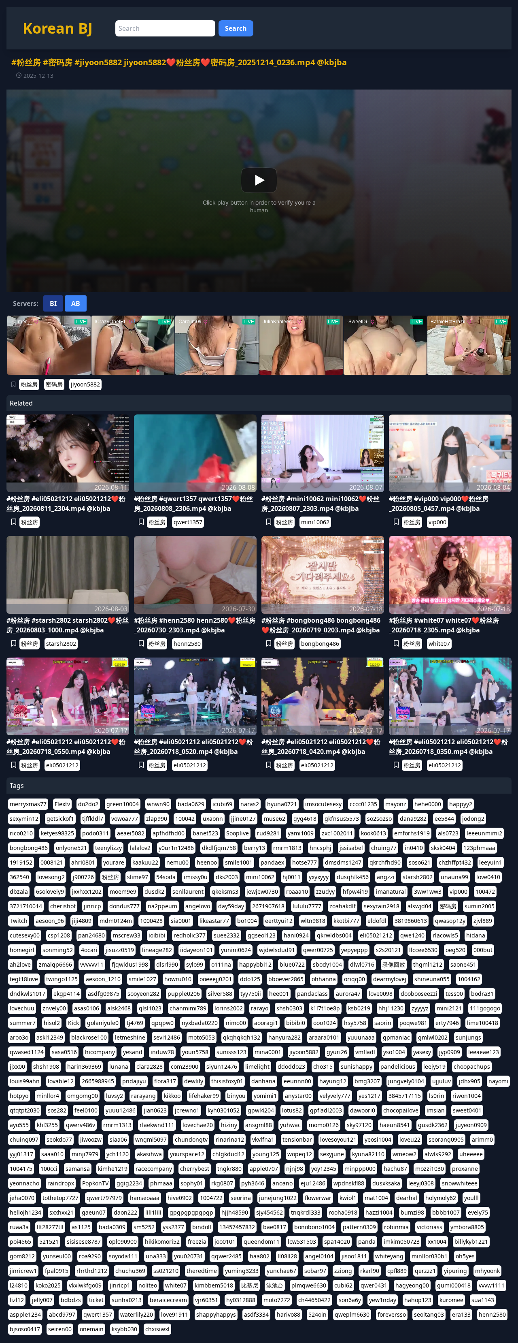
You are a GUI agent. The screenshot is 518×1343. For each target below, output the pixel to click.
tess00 (454, 993)
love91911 (174, 1314)
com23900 (184, 1066)
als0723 (448, 833)
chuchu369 (130, 1271)
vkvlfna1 (263, 1139)
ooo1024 (324, 1023)
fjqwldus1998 (130, 964)
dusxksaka (386, 1183)
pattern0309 (359, 1227)
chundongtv (191, 1139)
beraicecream (168, 1300)
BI (53, 303)
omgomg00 (82, 1096)
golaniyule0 (103, 1023)
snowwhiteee (460, 1183)
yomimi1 (265, 1096)
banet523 (205, 833)
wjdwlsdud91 (277, 950)
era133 (461, 1314)
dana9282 (413, 818)
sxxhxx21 (61, 1212)
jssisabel (351, 848)
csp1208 (59, 935)
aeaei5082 (130, 833)
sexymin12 (24, 818)
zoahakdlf (342, 906)
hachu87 (395, 1168)
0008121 (51, 862)
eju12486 (313, 1183)
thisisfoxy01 (227, 1081)
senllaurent (188, 891)
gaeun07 (94, 1212)
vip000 (437, 522)
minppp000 (360, 1168)
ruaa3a (19, 1227)
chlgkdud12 (228, 1154)
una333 (156, 1256)
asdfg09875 (103, 993)
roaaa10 (297, 891)
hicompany (100, 1052)
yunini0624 (236, 950)
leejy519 (434, 1066)
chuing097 (24, 1139)
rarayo (259, 1008)
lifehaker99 (204, 1096)
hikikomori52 (162, 1241)
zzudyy (325, 891)
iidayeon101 (196, 950)
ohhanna (324, 979)
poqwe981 (413, 1023)
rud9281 (268, 833)
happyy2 (460, 804)
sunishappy (356, 1066)
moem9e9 (123, 891)
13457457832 (237, 1227)
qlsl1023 (150, 1008)
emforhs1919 (412, 833)
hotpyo (19, 1096)
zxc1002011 (337, 833)
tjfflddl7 (92, 818)
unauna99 (454, 877)
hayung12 (332, 1081)
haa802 (260, 1256)
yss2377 (173, 1227)
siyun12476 (221, 1066)
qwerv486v (80, 1125)
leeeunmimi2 (484, 833)
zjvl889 (482, 921)
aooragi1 (266, 1023)
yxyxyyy (319, 877)
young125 (266, 1154)
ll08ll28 (287, 1256)
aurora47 (348, 993)
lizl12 (17, 1300)
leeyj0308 (421, 1183)
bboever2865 (286, 979)
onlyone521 (71, 848)
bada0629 (191, 804)
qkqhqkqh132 (241, 1037)
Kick (73, 1023)
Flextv (62, 804)
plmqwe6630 (308, 1285)
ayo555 (19, 1125)
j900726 (83, 877)
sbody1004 (327, 964)
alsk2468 (119, 1008)
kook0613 (373, 833)
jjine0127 (243, 818)
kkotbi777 (346, 921)
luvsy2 (114, 1096)
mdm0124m (116, 921)
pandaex (272, 862)
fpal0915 (56, 1271)
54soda (166, 877)
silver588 (220, 993)
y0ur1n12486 (176, 848)
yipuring (455, 1271)
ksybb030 (124, 1329)
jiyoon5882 (85, 384)
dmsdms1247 (343, 862)
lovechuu (22, 1008)
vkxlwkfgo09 (85, 1285)
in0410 (414, 848)
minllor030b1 (430, 1256)
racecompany (154, 1168)
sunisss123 (231, 1052)
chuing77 (384, 848)
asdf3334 (256, 1314)
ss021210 (165, 1271)
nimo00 (236, 1023)
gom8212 (22, 1256)
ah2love (20, 964)
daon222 (125, 1212)
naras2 (249, 804)
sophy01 (191, 1183)
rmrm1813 (287, 848)
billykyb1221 (471, 1241)
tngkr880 (229, 1168)
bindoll (201, 1227)
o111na (221, 964)
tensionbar (297, 1139)
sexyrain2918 (381, 906)
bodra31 (482, 993)
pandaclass (312, 993)
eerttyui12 (279, 921)
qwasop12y (450, 921)
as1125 (81, 1227)
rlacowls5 (445, 935)
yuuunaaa (361, 1037)
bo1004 (247, 921)
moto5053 (201, 1037)
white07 (439, 643)
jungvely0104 (406, 1081)
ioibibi (157, 935)
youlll (471, 1198)
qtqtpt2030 (25, 1110)
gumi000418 (454, 1285)
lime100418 (482, 1023)
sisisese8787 (84, 1241)
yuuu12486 (121, 1110)
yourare (113, 862)
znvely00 (54, 1008)
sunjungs (468, 1037)
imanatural (391, 891)
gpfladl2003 (326, 1110)
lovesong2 (51, 877)
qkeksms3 (225, 891)
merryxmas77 (28, 804)
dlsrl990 (167, 964)
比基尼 (249, 1285)
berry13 (254, 848)
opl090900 (123, 1241)
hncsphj (320, 848)
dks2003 (227, 877)
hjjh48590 (234, 1212)
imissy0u (196, 877)
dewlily (193, 1081)
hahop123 (417, 1300)
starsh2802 (61, 643)
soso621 (420, 862)
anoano (282, 1183)
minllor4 (47, 1096)
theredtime (202, 1271)
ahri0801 (83, 862)
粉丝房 (29, 384)
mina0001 (268, 1052)
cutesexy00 (25, 935)
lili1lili (153, 1212)
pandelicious (397, 1066)
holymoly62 (440, 1198)
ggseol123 (262, 935)
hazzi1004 (379, 1212)
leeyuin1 (490, 862)
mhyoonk (487, 1271)
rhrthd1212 (91, 1271)
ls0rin (436, 1096)
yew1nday (382, 1300)
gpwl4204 (261, 1110)
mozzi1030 (429, 1168)
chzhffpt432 (455, 862)
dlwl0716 (362, 964)
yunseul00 (57, 1256)
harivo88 (288, 1314)
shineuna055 (432, 979)
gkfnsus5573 (342, 818)
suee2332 (227, 935)
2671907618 (268, 906)
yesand (132, 1052)
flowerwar (318, 1198)
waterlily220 (136, 1314)
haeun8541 (395, 1125)
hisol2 (52, 1023)
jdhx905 (469, 1081)
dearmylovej (389, 979)
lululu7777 (307, 906)
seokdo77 (59, 1139)
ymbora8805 (467, 1227)
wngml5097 (151, 1139)
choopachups (472, 1066)
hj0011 (291, 877)
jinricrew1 (23, 1271)
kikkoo (172, 1096)
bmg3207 (367, 1081)
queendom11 (262, 1241)
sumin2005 (480, 906)
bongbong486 (320, 643)
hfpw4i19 (355, 891)
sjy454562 (269, 1212)
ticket (96, 1300)
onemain (92, 1329)
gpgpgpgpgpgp (191, 1212)
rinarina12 (230, 1139)
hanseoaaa (144, 1198)
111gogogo (485, 1008)
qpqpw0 (162, 1023)
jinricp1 (120, 1285)
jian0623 (155, 1110)
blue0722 (292, 964)
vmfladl (365, 1052)
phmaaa (161, 1183)
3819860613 (411, 921)
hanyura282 (284, 1037)
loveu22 (409, 1139)
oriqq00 (354, 979)
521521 (49, 1241)
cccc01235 (363, 804)
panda (367, 1241)
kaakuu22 (145, 862)
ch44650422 (314, 1300)
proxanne (465, 1168)
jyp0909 (449, 1052)
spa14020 (337, 1241)
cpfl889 (397, 1271)
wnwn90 (158, 804)
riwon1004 (466, 1096)
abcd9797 (62, 1314)
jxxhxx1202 (87, 891)
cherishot (63, 906)
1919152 (21, 862)
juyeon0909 (471, 1125)
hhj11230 (390, 1008)
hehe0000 (427, 804)
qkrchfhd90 (385, 862)
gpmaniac (396, 1037)
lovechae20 (198, 1125)
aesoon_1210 (103, 979)
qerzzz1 (425, 1271)
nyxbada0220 (200, 1023)
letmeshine (130, 1037)
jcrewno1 (187, 1110)
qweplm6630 (352, 1314)
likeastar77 (214, 921)
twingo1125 (62, 979)
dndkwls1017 (27, 993)
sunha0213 (127, 1300)
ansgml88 (258, 1125)
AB (75, 303)
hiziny (229, 1125)
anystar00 (298, 1096)
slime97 (137, 877)
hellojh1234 (25, 1212)
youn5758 (195, 1052)
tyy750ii (250, 993)
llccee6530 (423, 950)
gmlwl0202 (433, 1037)
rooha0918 (343, 1212)
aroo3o (19, 1037)
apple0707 (264, 1168)
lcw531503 (302, 1241)
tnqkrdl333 (306, 1212)
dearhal (406, 1198)
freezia (197, 1241)
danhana (263, 1081)
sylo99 (194, 964)
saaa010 (52, 1154)
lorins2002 (228, 1008)
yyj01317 (21, 1154)
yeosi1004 (378, 1139)
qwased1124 (27, 1052)
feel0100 (86, 1110)
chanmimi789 (188, 1008)
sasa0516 (64, 1052)
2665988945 (98, 1081)
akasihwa (149, 1154)
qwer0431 (374, 1285)
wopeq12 (299, 1154)
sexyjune (332, 1154)
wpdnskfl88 (348, 1183)
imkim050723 (402, 1241)
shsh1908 (46, 1066)
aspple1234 (25, 1314)
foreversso (392, 1314)
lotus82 (292, 1110)
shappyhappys (216, 1314)
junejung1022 (278, 1198)
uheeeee (471, 1154)
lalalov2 (140, 848)
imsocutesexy (323, 804)
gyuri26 (337, 1052)
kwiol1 (348, 1198)
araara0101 (324, 1037)
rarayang (143, 1096)
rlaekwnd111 (157, 1125)
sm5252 (144, 1227)
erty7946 (447, 1023)
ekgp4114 (66, 993)
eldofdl (376, 921)
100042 (185, 818)
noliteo (147, 1285)
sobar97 (315, 1271)
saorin (382, 1023)
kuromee (451, 1300)
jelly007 (42, 1300)
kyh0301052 (224, 1110)
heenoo (207, 862)
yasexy (422, 1052)
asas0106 (86, 1008)
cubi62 (343, 1285)
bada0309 (112, 1227)
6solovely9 (50, 891)
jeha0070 (22, 1198)
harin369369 (84, 1066)
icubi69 (222, 804)
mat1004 (376, 1198)
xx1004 (437, 1241)
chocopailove (400, 1110)
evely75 (478, 1212)
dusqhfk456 (353, 877)
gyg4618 (304, 818)
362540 (19, 877)
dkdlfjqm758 (219, 848)
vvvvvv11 (92, 964)
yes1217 (369, 1096)
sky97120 (359, 1125)
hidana (475, 935)
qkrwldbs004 (334, 935)
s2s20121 (388, 950)
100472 (485, 891)
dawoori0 (362, 1110)
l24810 (19, 1285)
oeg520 (455, 950)
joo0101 (225, 1241)
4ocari (89, 950)
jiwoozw (91, 1139)
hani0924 (296, 935)
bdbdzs (71, 1300)
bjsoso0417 (25, 1329)
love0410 (488, 877)
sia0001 (181, 921)
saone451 (463, 964)
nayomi (498, 1081)
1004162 (469, 979)
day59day (231, 906)
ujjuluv (441, 1081)
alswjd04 (419, 906)
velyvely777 (335, 1096)
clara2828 (149, 1066)
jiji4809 (81, 921)
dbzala (19, 891)
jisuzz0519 (120, 950)
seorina (241, 1198)
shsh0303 (289, 1008)
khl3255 (47, 1125)
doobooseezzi (419, 993)
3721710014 (26, 906)
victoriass (429, 1227)
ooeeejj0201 (216, 979)
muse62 (274, 818)
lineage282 (157, 950)
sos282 (57, 1110)
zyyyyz (420, 1008)
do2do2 (88, 804)
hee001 (279, 993)
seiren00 (60, 1329)
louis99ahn (25, 1081)
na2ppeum (162, 906)
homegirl (22, 950)
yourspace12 (187, 1154)
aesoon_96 (50, 921)
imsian (436, 1110)
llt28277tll (50, 1227)
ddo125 (250, 979)
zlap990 (156, 818)
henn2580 (187, 643)
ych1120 (117, 1154)
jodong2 (473, 818)
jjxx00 (17, 1066)
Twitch (19, 921)
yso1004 (394, 1052)
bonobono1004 (314, 1227)
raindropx (60, 1183)
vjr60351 (206, 1300)
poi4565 (20, 1241)
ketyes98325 (57, 833)
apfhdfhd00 (169, 833)
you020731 (188, 1256)
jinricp (92, 906)
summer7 (23, 1023)
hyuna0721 (282, 804)
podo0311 (95, 833)
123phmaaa (479, 848)
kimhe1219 (112, 1168)
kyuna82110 (368, 1154)
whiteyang (389, 1256)
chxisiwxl (157, 1329)
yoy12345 (323, 1168)
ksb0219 (359, 1008)
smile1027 (142, 979)
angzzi (386, 877)
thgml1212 (427, 964)
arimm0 (482, 1139)
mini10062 (315, 522)
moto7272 (276, 1300)
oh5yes (465, 1256)
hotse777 (304, 862)
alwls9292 (438, 1154)
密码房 (54, 384)
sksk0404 (443, 848)
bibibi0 (295, 1023)
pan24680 (91, 935)
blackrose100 (89, 1037)
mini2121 (449, 1008)
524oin (317, 1314)
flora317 (165, 1081)
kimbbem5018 (214, 1285)
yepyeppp (354, 950)
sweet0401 (467, 1110)
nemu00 (177, 862)
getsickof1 (60, 818)
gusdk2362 (433, 1125)
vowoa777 (124, 818)
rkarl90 (369, 1271)
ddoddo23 (291, 1066)
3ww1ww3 (428, 891)
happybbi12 (255, 964)
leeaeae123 (483, 1052)
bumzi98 (412, 1212)
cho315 (323, 1066)
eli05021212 (62, 765)
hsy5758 (355, 1023)
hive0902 (180, 1198)
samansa (78, 1168)
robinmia (396, 1227)
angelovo (197, 906)
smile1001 (239, 862)
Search (236, 28)
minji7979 (85, 1154)
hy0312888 (240, 1300)
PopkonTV (95, 1183)
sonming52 (57, 950)
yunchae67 (281, 1271)
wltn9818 (313, 921)
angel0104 (319, 1256)
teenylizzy (108, 848)
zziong (343, 1271)
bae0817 (274, 1227)
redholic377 (190, 935)
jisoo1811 (354, 1256)
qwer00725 (318, 950)
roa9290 (90, 1256)
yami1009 (301, 833)
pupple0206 (184, 993)
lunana (118, 1066)
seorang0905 (446, 1139)
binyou (236, 1096)
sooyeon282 (143, 993)
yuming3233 (242, 1271)
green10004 (122, 804)
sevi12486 (166, 1037)
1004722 (211, 1198)
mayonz (395, 804)
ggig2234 (129, 1183)
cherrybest (194, 1168)
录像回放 (393, 964)
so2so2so (379, 818)
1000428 (151, 921)
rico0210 (21, 833)
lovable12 (61, 1081)
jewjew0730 (262, 891)
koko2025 (48, 1285)
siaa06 (118, 1139)
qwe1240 (412, 935)
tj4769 (135, 1023)
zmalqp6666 (55, 964)
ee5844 (444, 818)
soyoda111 (123, 1256)
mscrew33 (126, 935)
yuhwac (290, 1125)
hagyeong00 (412, 1285)
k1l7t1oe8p (325, 1008)
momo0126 (324, 1125)
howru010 (177, 979)
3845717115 (404, 1096)
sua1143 (482, 1300)
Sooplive (237, 833)
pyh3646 (252, 1183)
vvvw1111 (492, 1285)
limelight (257, 1066)
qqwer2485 (226, 1256)
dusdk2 (154, 891)
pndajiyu (134, 1081)
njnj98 (294, 1168)
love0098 (381, 993)
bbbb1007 (446, 1212)
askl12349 (49, 1037)
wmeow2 (404, 1154)
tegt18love (24, 979)
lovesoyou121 (338, 1139)
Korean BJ (58, 28)
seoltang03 (429, 1314)
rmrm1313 (117, 1125)
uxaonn (213, 818)
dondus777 (124, 906)
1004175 (21, 1168)
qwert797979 (104, 1198)
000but (483, 950)
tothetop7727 (60, 1198)
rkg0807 (222, 1183)
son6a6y (350, 1300)
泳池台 (274, 1285)
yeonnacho (24, 1183)
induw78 (162, 1052)
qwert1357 (188, 522)
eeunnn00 (297, 1081)
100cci (48, 1168)
